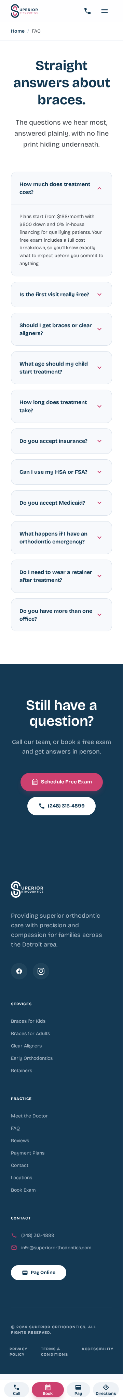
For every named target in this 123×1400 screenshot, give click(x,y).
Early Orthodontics (32, 1058)
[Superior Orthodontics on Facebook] (19, 971)
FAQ (15, 1128)
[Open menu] (104, 11)
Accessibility (97, 1349)
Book (48, 1389)
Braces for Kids (28, 1021)
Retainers (21, 1071)
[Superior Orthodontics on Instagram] (41, 971)
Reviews (20, 1141)
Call (16, 1389)
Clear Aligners (26, 1046)
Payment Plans (27, 1153)
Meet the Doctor (29, 1116)
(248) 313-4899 (61, 806)
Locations (21, 1178)
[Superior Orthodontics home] (24, 11)
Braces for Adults (30, 1033)
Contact (19, 1165)
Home (18, 31)
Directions (106, 1389)
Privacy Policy (19, 1352)
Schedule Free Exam (61, 782)
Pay (78, 1389)
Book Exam (23, 1190)
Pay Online (38, 1272)
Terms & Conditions (54, 1352)
